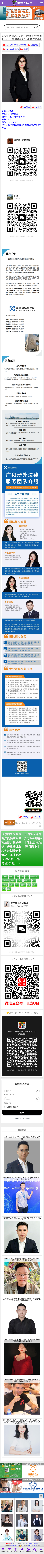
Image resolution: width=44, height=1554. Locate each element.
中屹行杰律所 (14, 1545)
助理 (4, 889)
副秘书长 (27, 881)
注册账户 (17, 1118)
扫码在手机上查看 (33, 810)
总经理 (4, 877)
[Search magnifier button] (37, 27)
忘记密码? (26, 1118)
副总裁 (4, 885)
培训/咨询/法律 (13, 49)
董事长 (11, 885)
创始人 (11, 877)
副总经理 (5, 881)
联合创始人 (34, 877)
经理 (22, 877)
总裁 (28, 885)
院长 (17, 885)
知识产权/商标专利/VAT (16, 45)
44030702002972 (33, 1545)
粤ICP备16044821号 (32, 1543)
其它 (26, 49)
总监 (17, 877)
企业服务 (35, 45)
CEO (27, 877)
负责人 (13, 881)
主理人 (27, 107)
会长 (33, 881)
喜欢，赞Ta (9, 822)
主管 (9, 889)
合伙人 (38, 107)
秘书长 (34, 885)
